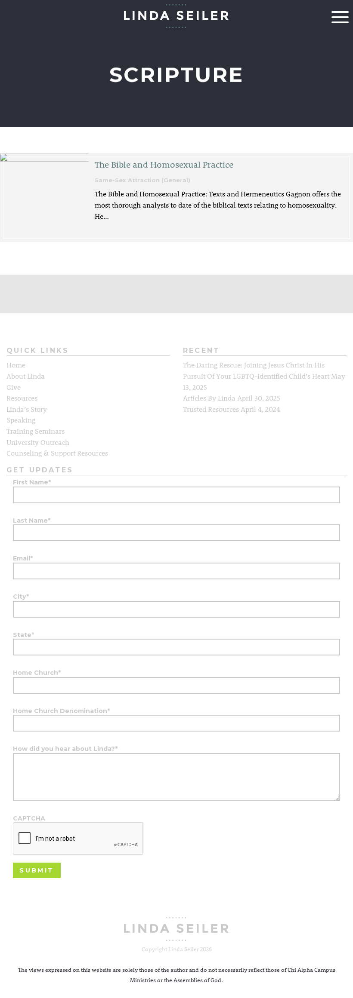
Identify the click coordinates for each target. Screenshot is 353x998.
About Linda (25, 375)
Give (13, 387)
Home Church (37, 673)
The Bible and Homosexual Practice (164, 164)
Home (15, 364)
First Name (32, 482)
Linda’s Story (26, 408)
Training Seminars (35, 430)
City (21, 596)
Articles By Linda (209, 397)
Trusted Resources (211, 408)
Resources (21, 397)
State (23, 635)
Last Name (31, 520)
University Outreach (37, 442)
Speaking (20, 419)
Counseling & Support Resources (57, 452)
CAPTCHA (29, 818)
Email (23, 558)
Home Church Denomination (61, 711)
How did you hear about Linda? (65, 749)
